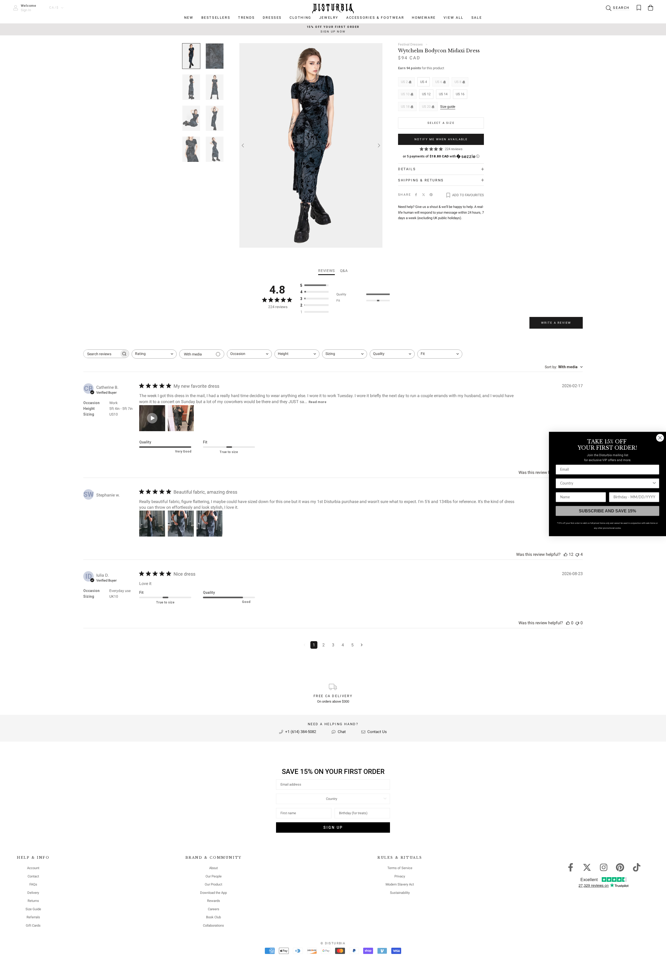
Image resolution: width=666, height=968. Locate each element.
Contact (33, 876)
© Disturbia (333, 943)
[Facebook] (416, 194)
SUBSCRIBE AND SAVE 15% (607, 511)
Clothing (300, 18)
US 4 (423, 82)
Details (407, 169)
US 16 (460, 94)
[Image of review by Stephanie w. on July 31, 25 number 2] (181, 524)
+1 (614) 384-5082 (300, 731)
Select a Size (440, 123)
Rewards (213, 901)
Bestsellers (215, 18)
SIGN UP (333, 827)
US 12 (426, 94)
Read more (317, 402)
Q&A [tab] (344, 271)
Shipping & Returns (421, 180)
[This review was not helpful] (577, 554)
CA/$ (54, 7)
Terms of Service (399, 868)
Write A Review (556, 322)
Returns (33, 901)
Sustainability (400, 893)
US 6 (439, 82)
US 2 (404, 82)
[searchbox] (101, 354)
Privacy (399, 876)
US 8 (458, 82)
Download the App (213, 893)
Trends (246, 18)
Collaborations (213, 925)
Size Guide (33, 909)
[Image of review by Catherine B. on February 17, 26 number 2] (181, 418)
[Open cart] (650, 8)
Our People (214, 876)
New (189, 18)
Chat (341, 731)
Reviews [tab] (326, 271)
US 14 (443, 94)
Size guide (447, 107)
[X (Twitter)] (423, 194)
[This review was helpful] (565, 554)
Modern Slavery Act (400, 884)
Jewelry (328, 18)
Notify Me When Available (441, 139)
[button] (441, 156)
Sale (476, 18)
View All (454, 18)
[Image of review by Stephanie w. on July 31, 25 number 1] (152, 524)
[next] (378, 145)
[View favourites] (639, 7)
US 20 (426, 107)
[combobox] (154, 354)
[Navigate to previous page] (304, 645)
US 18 (405, 107)
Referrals (33, 917)
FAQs (33, 884)
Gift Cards (33, 925)
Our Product (213, 884)
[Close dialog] (660, 438)
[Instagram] (603, 867)
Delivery (33, 893)
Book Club (213, 917)
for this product (421, 68)
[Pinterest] (431, 194)
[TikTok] (636, 867)
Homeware (424, 18)
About (213, 868)
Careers (213, 909)
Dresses (272, 18)
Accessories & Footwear (375, 18)
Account (33, 868)
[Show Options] (385, 799)
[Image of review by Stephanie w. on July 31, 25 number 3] (209, 524)
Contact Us (376, 731)
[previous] (243, 145)
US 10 (405, 94)
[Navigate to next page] (361, 645)
